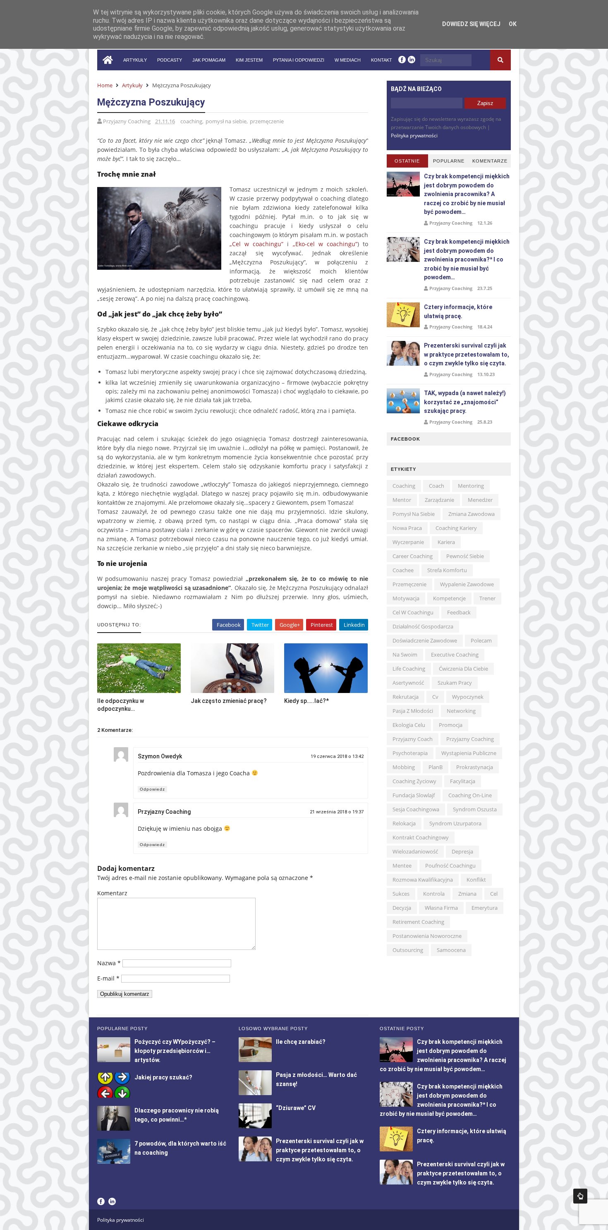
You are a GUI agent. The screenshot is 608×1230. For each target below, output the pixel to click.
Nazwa (109, 963)
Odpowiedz (152, 789)
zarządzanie (439, 500)
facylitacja (462, 781)
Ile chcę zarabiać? (301, 1041)
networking (461, 711)
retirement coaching (418, 921)
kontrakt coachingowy (421, 837)
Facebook (101, 1201)
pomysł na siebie (226, 121)
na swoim (405, 654)
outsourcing (408, 950)
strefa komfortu (447, 570)
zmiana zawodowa (471, 514)
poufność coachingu (450, 865)
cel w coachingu (413, 612)
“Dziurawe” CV (296, 1108)
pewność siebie (465, 556)
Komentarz (112, 893)
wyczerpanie (408, 542)
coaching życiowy (414, 781)
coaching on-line (470, 795)
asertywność (408, 682)
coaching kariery (456, 528)
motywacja (406, 598)
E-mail (108, 978)
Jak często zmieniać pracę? (229, 701)
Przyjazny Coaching (164, 811)
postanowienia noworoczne (427, 936)
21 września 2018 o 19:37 (337, 812)
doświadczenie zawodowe (425, 640)
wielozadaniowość (415, 851)
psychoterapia (410, 753)
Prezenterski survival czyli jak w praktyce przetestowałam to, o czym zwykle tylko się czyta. (466, 354)
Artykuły (135, 60)
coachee (403, 570)
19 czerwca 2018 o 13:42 (337, 756)
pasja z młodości (413, 711)
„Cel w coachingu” (256, 244)
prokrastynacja (474, 767)
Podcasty (169, 60)
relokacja (404, 823)
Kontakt (381, 60)
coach (436, 485)
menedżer (480, 500)
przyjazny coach (413, 739)
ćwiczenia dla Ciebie (463, 668)
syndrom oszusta (475, 809)
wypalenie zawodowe (467, 584)
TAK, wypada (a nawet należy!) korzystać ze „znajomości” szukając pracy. (465, 402)
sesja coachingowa (416, 809)
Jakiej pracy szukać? (163, 1077)
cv (435, 696)
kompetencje (449, 598)
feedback (459, 612)
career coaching (413, 556)
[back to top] (580, 1196)
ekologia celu (409, 725)
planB (435, 767)
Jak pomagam (208, 60)
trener (487, 598)
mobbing (404, 767)
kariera (446, 542)
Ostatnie (407, 160)
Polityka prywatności (414, 135)
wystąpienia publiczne (468, 753)
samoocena (451, 950)
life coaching (409, 668)
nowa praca (407, 528)
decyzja (402, 907)
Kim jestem (249, 60)
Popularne (448, 160)
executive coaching (455, 654)
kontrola (434, 893)
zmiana (467, 893)
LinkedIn (112, 1201)
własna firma (441, 907)
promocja (450, 725)
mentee (402, 865)
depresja (462, 851)
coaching (191, 121)
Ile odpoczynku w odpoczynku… (120, 705)
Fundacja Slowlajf (414, 795)
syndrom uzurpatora (455, 823)
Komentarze (489, 160)
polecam (481, 640)
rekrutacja (406, 696)
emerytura (485, 907)
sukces (401, 893)
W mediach (348, 60)
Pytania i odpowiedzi (298, 60)
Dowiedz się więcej (471, 24)
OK (513, 24)
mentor (402, 500)
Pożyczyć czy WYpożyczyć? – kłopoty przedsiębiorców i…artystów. (174, 1050)
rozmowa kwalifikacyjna (423, 879)
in (411, 59)
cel (494, 893)
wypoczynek (468, 696)
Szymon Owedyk (160, 756)
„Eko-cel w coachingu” (325, 244)
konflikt (476, 879)
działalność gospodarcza (423, 626)
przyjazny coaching (470, 739)
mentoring (471, 485)
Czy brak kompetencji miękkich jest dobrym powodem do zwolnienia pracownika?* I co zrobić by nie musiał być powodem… (467, 259)
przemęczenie (267, 121)
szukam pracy (455, 682)
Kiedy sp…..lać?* (306, 701)
